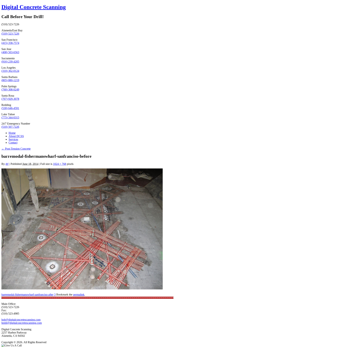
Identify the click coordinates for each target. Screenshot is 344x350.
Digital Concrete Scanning (33, 7)
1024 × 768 (59, 163)
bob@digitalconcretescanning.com (20, 319)
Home (12, 132)
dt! (7, 163)
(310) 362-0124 (10, 70)
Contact (13, 142)
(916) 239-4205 (10, 61)
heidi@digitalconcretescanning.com (21, 322)
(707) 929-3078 (10, 98)
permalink (78, 294)
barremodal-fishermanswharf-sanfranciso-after (27, 294)
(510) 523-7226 (10, 33)
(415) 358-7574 (10, 42)
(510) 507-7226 (10, 126)
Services (13, 139)
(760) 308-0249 (10, 89)
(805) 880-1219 (10, 80)
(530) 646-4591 (10, 108)
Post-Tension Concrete (16, 148)
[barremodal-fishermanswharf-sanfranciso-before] (82, 288)
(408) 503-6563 (10, 52)
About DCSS (16, 136)
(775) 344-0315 (10, 117)
